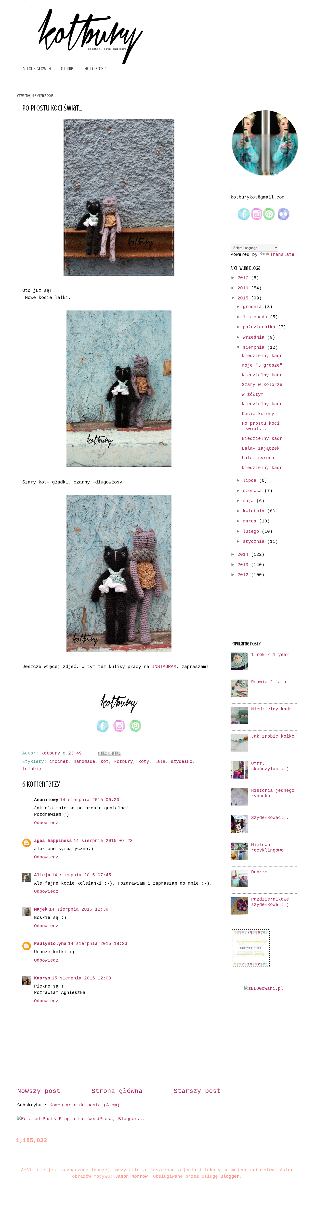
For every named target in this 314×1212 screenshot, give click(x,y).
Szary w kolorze (262, 384)
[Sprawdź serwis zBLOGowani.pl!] (263, 988)
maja (249, 501)
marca (251, 521)
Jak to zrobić (95, 69)
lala (160, 761)
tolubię (31, 769)
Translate (282, 254)
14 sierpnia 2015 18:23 (97, 943)
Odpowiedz (46, 823)
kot (105, 761)
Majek (41, 909)
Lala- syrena (258, 458)
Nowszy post (38, 1091)
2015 (244, 298)
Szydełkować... (270, 817)
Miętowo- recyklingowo (267, 847)
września (255, 337)
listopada (256, 317)
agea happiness (53, 840)
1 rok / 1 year (270, 654)
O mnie (67, 69)
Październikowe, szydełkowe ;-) (271, 902)
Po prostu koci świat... (261, 426)
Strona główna (37, 69)
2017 (244, 278)
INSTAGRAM (164, 666)
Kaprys (42, 978)
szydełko (181, 761)
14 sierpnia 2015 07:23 (103, 840)
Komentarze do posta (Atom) (85, 1105)
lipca (251, 480)
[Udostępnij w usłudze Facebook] (114, 753)
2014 (244, 554)
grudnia (253, 306)
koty (143, 761)
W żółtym (252, 394)
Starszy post (197, 1091)
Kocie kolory (258, 414)
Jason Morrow (131, 1176)
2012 (244, 575)
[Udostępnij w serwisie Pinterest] (118, 753)
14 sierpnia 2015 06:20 (89, 800)
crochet (58, 761)
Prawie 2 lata (268, 682)
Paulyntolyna (50, 943)
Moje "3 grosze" (262, 365)
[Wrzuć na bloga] (104, 753)
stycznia (255, 541)
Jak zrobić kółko (272, 736)
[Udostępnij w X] (109, 753)
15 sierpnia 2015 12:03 (81, 978)
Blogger (230, 1176)
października (260, 327)
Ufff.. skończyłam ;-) (270, 766)
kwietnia (255, 511)
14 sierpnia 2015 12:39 (78, 909)
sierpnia (255, 347)
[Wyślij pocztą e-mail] (100, 753)
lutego (252, 531)
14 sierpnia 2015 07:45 (81, 875)
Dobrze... (263, 872)
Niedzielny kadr (262, 356)
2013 (244, 565)
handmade (84, 761)
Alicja (42, 875)
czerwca (253, 491)
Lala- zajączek (261, 448)
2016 (244, 288)
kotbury (123, 761)
